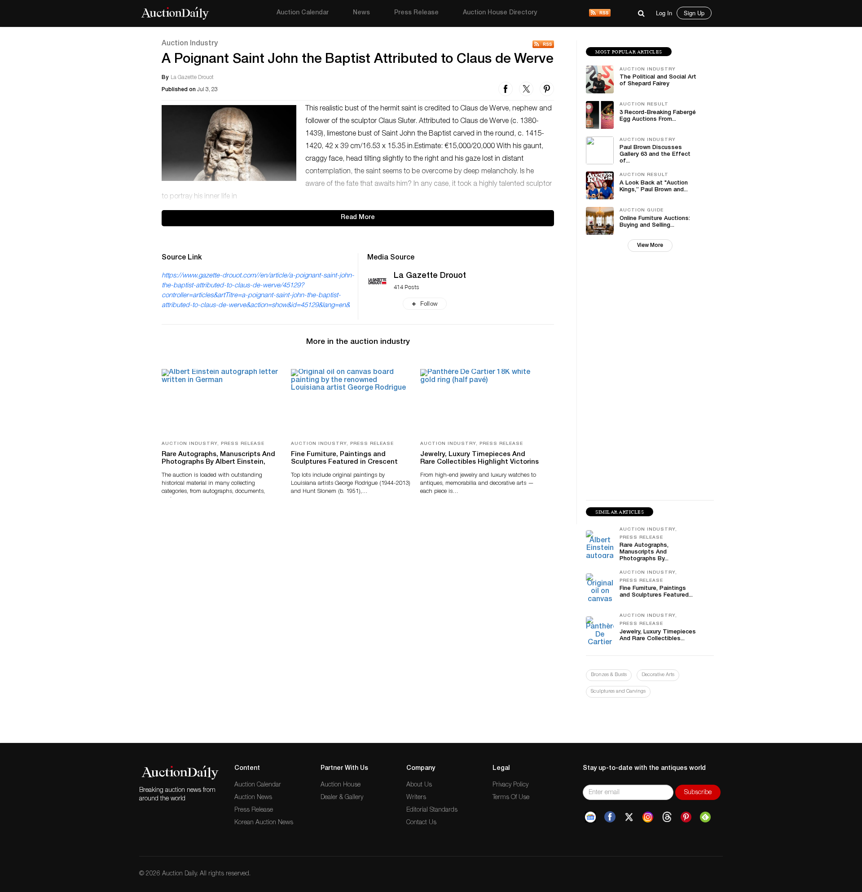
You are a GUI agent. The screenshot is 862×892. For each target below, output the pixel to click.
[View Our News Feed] (600, 13)
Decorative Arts (658, 674)
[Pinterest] (686, 817)
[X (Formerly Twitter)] (629, 817)
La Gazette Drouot (430, 276)
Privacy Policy (510, 785)
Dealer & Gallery (342, 798)
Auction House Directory (500, 13)
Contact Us (421, 823)
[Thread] (667, 817)
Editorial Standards (431, 810)
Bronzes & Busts (609, 674)
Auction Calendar (303, 13)
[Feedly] (705, 817)
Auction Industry (190, 44)
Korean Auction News (263, 823)
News (361, 13)
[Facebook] (610, 817)
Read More (358, 218)
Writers (416, 798)
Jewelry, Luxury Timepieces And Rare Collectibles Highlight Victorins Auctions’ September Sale (479, 462)
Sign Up (694, 13)
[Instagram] (647, 817)
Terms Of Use (511, 798)
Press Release (416, 13)
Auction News (253, 798)
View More (650, 245)
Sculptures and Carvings (618, 691)
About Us (419, 785)
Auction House (341, 785)
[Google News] (590, 817)
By (165, 77)
